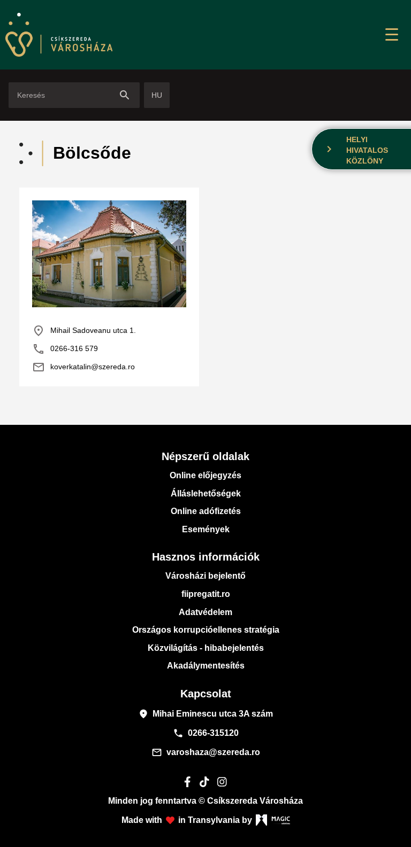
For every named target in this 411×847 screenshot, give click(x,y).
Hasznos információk (206, 557)
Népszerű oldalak (205, 456)
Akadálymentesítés (206, 665)
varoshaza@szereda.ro (205, 752)
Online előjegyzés (205, 475)
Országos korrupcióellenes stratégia (205, 629)
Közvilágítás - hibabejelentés (206, 647)
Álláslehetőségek (206, 493)
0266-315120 (206, 733)
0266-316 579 (65, 349)
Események (206, 529)
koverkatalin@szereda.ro (83, 367)
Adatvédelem (205, 612)
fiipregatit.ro (205, 594)
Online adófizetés (206, 511)
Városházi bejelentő (205, 575)
